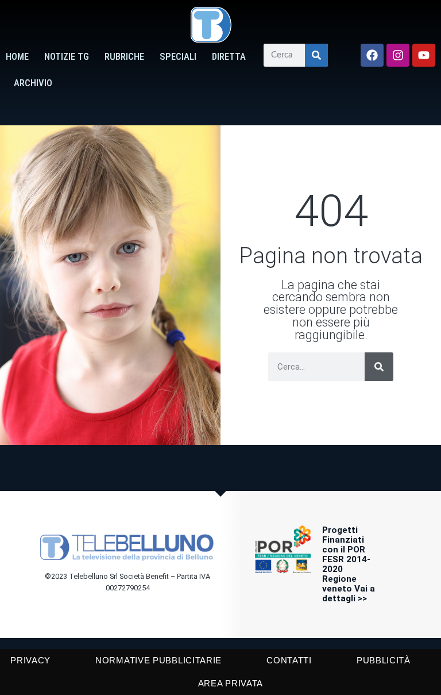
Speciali (178, 56)
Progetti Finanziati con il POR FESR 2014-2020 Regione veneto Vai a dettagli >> (348, 564)
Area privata (230, 683)
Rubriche (124, 56)
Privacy (30, 660)
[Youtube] (423, 55)
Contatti (289, 660)
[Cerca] (316, 55)
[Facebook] (372, 55)
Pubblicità (384, 660)
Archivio (33, 83)
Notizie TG (66, 56)
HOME (17, 56)
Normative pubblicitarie (158, 660)
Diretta (229, 56)
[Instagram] (397, 55)
